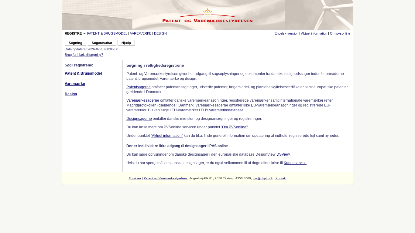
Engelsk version (286, 33)
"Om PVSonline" (234, 127)
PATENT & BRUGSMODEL (107, 33)
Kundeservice (295, 163)
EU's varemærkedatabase (222, 110)
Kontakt (281, 178)
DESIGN (160, 33)
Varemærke (75, 84)
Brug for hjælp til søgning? (84, 54)
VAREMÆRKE (140, 33)
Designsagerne (139, 118)
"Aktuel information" (167, 135)
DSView (283, 154)
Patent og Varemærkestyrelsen (165, 178)
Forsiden (135, 178)
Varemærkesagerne (142, 100)
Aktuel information (314, 33)
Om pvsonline (340, 33)
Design (71, 94)
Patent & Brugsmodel (83, 73)
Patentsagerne (138, 87)
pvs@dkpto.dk (263, 178)
